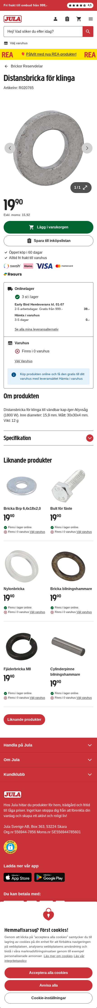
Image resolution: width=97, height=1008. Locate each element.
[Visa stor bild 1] (48, 148)
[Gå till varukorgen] (79, 19)
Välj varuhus (19, 43)
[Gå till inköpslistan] (67, 19)
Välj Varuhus (23, 361)
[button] (10, 847)
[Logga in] (55, 19)
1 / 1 (77, 187)
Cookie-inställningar (48, 998)
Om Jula (12, 760)
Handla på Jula (18, 745)
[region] (48, 955)
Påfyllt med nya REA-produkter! (51, 54)
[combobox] (48, 31)
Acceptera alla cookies (48, 973)
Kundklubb (14, 774)
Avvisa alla (48, 985)
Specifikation (17, 438)
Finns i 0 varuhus (26, 531)
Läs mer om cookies (58, 956)
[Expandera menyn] (90, 19)
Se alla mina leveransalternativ (36, 329)
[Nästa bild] (87, 148)
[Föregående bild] (10, 148)
